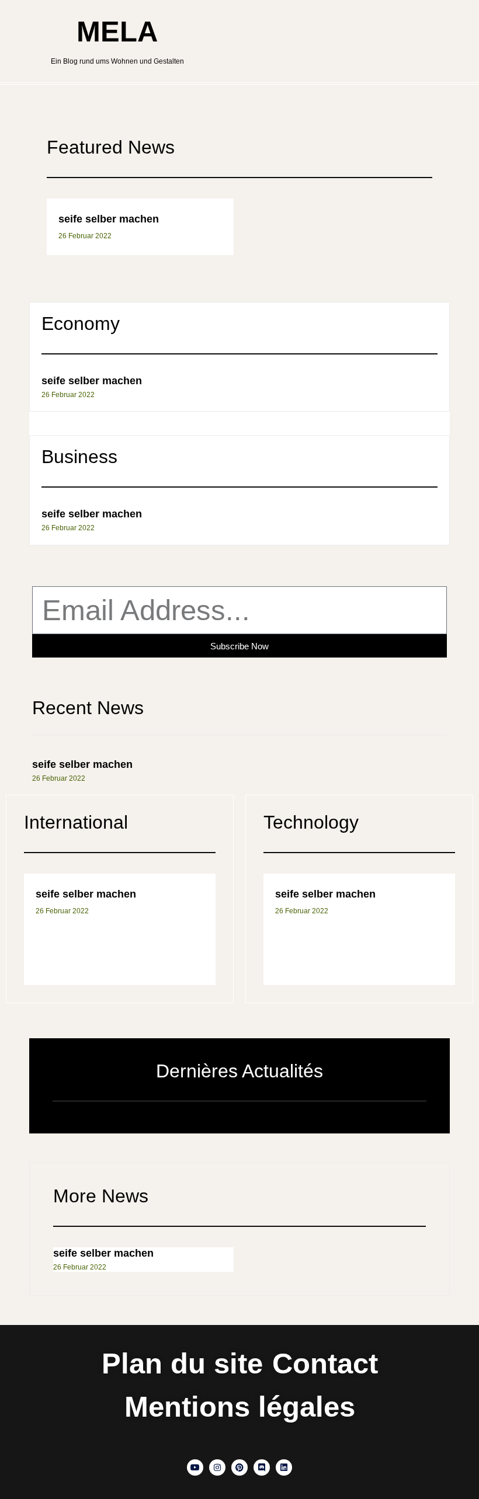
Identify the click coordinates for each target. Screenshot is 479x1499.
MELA (117, 31)
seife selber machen (108, 219)
